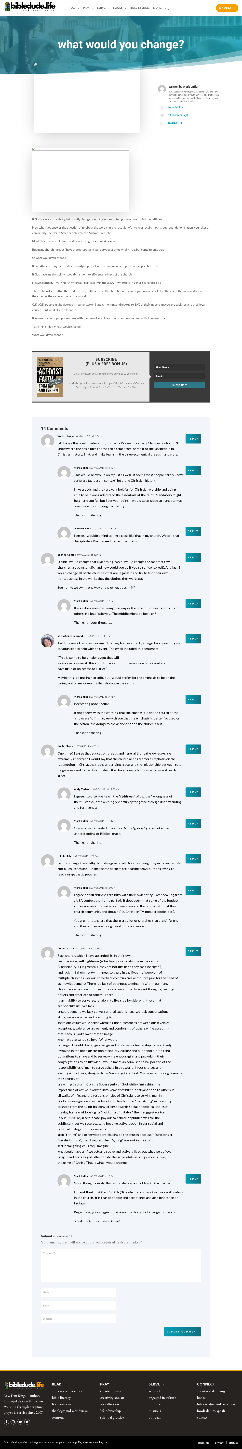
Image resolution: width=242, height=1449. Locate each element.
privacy (219, 1443)
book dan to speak (211, 1411)
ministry (155, 1404)
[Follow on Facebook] (6, 1421)
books (201, 1398)
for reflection (176, 107)
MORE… (158, 8)
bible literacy (61, 1398)
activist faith (157, 1391)
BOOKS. (118, 8)
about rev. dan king (211, 1391)
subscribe (225, 8)
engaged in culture (162, 1398)
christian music (111, 1391)
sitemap (233, 1443)
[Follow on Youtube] (20, 1421)
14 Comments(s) (178, 115)
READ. (72, 8)
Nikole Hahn (81, 528)
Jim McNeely (65, 746)
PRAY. (86, 8)
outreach (155, 1417)
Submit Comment (183, 1331)
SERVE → (157, 1384)
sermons (58, 1417)
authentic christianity (67, 1391)
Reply (193, 438)
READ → (59, 1384)
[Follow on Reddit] (27, 1421)
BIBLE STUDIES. (140, 8)
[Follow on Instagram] (13, 1421)
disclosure (203, 1443)
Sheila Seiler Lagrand (70, 635)
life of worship (110, 1411)
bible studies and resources (216, 1404)
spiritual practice (112, 1417)
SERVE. (101, 8)
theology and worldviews (70, 1411)
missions (155, 1411)
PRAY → (107, 1384)
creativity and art (112, 1398)
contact (202, 1417)
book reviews (61, 1404)
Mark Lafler (191, 86)
